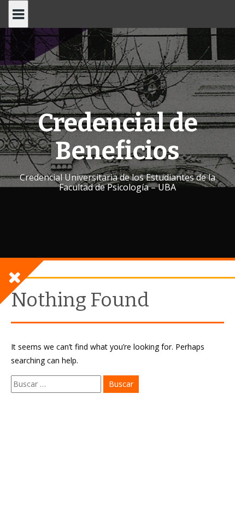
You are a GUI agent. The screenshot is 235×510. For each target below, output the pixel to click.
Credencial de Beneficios (118, 137)
